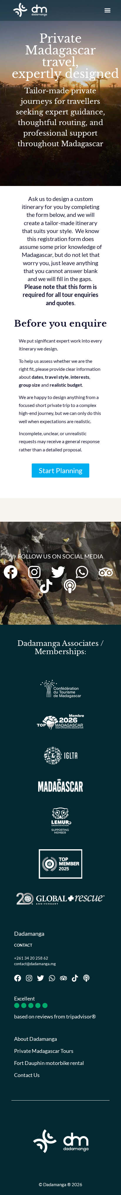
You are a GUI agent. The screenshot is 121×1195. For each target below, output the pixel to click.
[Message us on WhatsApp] (84, 572)
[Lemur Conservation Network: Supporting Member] (60, 820)
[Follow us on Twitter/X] (60, 572)
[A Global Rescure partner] (60, 899)
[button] (107, 10)
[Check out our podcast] (72, 586)
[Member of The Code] (60, 864)
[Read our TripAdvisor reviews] (108, 572)
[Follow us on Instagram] (36, 572)
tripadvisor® (81, 1016)
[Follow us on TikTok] (48, 586)
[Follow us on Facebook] (13, 572)
